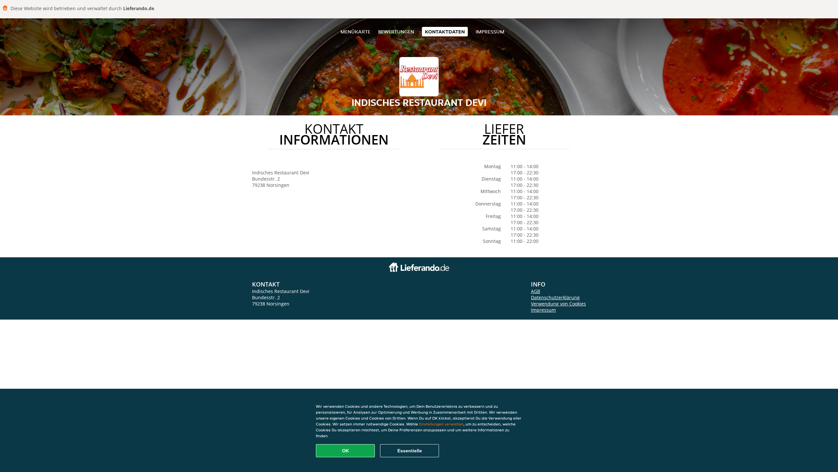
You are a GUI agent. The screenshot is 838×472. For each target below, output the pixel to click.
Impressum (490, 31)
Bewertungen (396, 31)
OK (345, 450)
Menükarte (355, 31)
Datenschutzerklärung (555, 297)
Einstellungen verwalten (441, 424)
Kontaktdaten (445, 31)
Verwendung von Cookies (558, 304)
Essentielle (409, 450)
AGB (535, 291)
